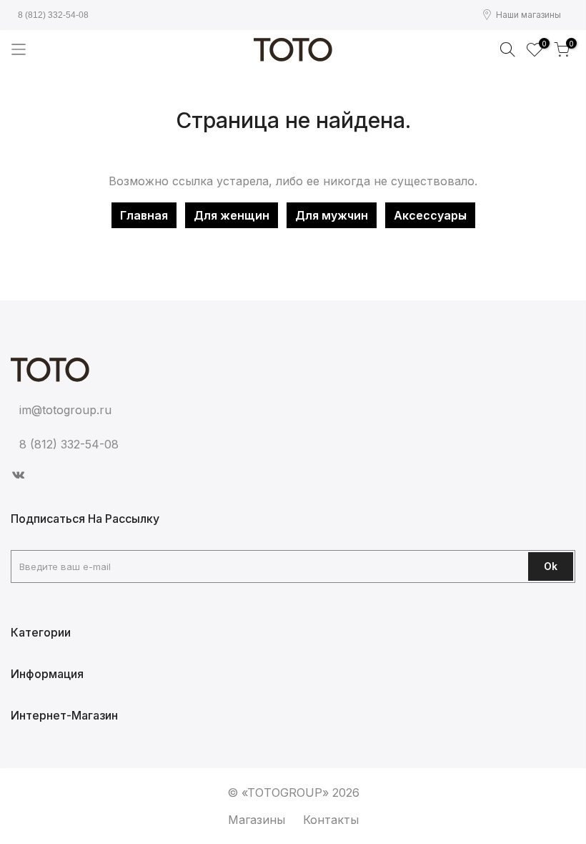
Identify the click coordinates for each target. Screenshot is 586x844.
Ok (550, 566)
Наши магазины (528, 14)
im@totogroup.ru (65, 410)
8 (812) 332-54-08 (53, 15)
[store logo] (293, 50)
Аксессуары (430, 215)
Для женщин (231, 215)
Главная (144, 215)
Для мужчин (331, 215)
